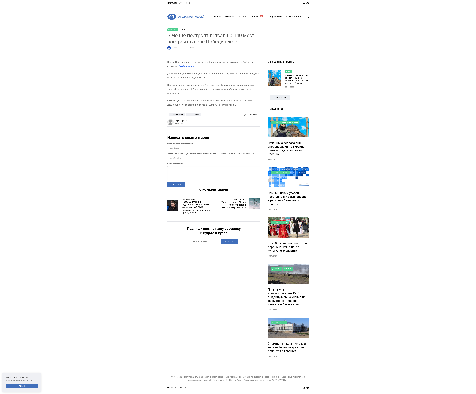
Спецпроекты (275, 16)
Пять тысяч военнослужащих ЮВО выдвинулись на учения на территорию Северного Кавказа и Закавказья (286, 297)
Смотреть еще (279, 97)
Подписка (229, 241)
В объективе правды (281, 61)
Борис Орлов (177, 48)
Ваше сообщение (175, 164)
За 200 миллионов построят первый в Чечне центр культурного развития (287, 247)
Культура (284, 222)
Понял (22, 386)
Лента (257, 16)
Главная (216, 16)
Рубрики (229, 16)
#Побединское (177, 114)
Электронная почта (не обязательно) (184, 153)
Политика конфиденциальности (19, 380)
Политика (288, 269)
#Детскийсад (193, 114)
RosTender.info (187, 66)
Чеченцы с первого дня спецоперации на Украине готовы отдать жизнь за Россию (296, 79)
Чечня (182, 29)
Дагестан (276, 269)
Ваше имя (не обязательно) (180, 143)
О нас (188, 3)
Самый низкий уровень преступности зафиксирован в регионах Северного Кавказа (288, 198)
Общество (172, 29)
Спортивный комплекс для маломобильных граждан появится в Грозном (287, 347)
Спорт (283, 322)
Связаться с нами (174, 3)
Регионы (243, 16)
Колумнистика (293, 16)
